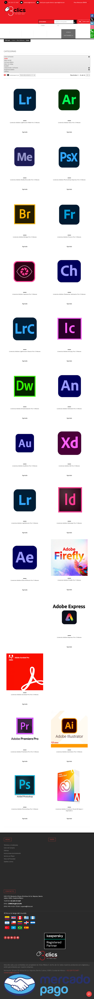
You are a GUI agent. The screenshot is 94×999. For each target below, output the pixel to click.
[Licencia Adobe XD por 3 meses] (69, 443)
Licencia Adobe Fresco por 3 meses (69, 237)
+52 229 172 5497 (13, 2)
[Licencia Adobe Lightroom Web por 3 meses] (24, 99)
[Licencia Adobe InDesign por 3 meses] (69, 500)
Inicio (7, 32)
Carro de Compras (9, 848)
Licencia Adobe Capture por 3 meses (24, 294)
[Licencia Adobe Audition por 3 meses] (24, 443)
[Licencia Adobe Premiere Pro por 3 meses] (24, 729)
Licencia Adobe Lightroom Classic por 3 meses (24, 351)
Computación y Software (15, 32)
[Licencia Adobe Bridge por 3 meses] (24, 214)
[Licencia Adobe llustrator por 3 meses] (69, 729)
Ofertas (6, 71)
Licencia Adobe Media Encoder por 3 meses (24, 179)
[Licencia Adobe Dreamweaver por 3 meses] (24, 386)
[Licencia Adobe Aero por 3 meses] (69, 99)
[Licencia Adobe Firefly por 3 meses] (69, 557)
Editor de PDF (7, 60)
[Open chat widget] (89, 994)
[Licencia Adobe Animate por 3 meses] (69, 386)
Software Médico (8, 62)
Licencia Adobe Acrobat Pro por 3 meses (24, 694)
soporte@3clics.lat (59, 2)
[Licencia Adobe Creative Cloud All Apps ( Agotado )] (69, 786)
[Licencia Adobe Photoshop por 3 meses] (24, 786)
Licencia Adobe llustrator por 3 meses (69, 752)
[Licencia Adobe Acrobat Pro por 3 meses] (24, 671)
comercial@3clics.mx (29, 2)
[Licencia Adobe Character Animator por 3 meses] (69, 271)
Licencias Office (27, 33)
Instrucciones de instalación (12, 853)
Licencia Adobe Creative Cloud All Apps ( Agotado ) (69, 809)
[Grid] (5, 75)
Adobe (6, 58)
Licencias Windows (40, 33)
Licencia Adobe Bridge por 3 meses (25, 237)
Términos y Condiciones (11, 845)
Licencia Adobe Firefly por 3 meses (69, 580)
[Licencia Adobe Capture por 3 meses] (24, 271)
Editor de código (8, 64)
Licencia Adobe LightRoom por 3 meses (24, 523)
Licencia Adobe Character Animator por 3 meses (69, 294)
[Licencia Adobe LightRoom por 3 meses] (24, 500)
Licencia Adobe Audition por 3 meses (24, 466)
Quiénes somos (8, 861)
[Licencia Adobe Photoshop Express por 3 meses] (69, 157)
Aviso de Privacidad (9, 859)
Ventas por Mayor (9, 856)
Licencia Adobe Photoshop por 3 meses (24, 809)
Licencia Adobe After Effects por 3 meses (25, 580)
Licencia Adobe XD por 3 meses (69, 466)
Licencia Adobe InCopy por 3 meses (69, 351)
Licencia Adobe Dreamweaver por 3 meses (24, 408)
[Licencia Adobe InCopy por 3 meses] (69, 328)
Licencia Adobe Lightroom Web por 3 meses (25, 122)
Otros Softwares (68, 33)
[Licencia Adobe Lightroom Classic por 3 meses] (24, 328)
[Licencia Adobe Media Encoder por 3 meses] (24, 157)
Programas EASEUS (83, 33)
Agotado (24, 132)
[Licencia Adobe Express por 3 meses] (69, 614)
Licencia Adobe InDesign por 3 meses (69, 523)
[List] (8, 75)
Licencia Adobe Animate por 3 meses (69, 408)
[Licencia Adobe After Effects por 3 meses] (24, 557)
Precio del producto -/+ (26, 75)
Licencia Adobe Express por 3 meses (69, 637)
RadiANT (6, 66)
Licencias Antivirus (53, 33)
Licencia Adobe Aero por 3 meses (69, 122)
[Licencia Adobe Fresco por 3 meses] (69, 214)
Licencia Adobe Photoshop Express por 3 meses (69, 179)
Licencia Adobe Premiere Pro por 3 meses (25, 752)
